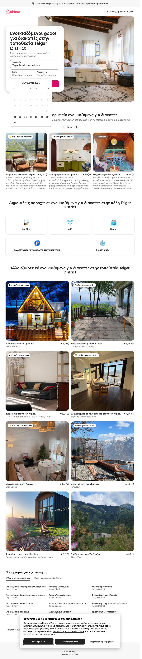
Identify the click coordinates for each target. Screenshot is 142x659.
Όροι (76, 654)
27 (31, 117)
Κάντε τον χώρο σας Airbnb (118, 11)
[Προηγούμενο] (63, 127)
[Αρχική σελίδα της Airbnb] (13, 11)
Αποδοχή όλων (38, 641)
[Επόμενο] (76, 127)
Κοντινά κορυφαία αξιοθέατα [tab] (48, 578)
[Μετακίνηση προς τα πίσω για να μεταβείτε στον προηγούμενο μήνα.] (15, 83)
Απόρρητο (66, 654)
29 (42, 117)
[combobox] (34, 65)
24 (15, 117)
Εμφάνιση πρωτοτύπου (97, 3)
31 (15, 122)
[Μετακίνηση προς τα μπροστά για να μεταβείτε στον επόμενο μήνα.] (47, 83)
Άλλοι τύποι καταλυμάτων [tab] (18, 578)
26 (25, 117)
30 (47, 117)
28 (36, 117)
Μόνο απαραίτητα (70, 641)
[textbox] (22, 75)
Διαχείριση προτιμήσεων (101, 641)
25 (20, 117)
